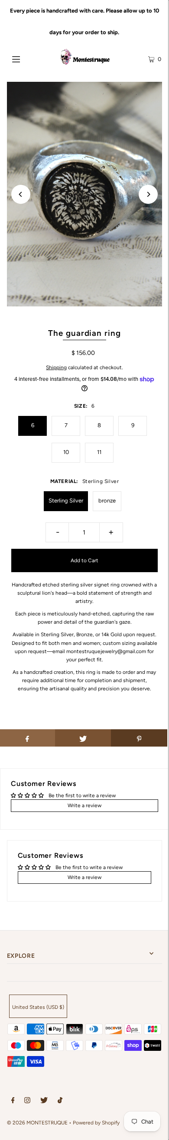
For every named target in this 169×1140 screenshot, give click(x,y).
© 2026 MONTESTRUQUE (37, 1123)
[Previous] (20, 194)
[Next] (148, 194)
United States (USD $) (38, 1007)
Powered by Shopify (96, 1123)
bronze (107, 500)
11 (99, 452)
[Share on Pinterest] (139, 738)
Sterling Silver (66, 500)
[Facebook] (13, 1101)
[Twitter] (44, 1101)
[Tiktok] (60, 1101)
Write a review (84, 805)
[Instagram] (27, 1101)
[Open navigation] (27, 58)
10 (66, 452)
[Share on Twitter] (83, 738)
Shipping (56, 367)
